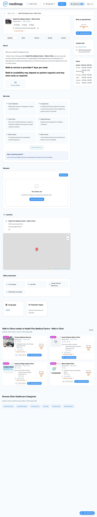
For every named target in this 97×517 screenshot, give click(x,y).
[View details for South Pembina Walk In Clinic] (72, 347)
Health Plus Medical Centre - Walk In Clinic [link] (29, 13)
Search (62, 4)
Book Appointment (85, 33)
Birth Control (12, 134)
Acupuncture (44, 104)
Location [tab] (63, 38)
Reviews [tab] (50, 38)
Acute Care (11, 119)
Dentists (45, 406)
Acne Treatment (13, 104)
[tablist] (36, 38)
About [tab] (23, 38)
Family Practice (8, 406)
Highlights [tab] (10, 38)
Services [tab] (37, 38)
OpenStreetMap (65, 268)
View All (91, 330)
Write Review (63, 175)
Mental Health (68, 406)
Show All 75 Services (36, 147)
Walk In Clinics (26, 21)
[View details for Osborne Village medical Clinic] (25, 374)
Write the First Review (37, 199)
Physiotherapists (22, 406)
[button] (36, 249)
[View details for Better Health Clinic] (72, 374)
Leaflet (51, 268)
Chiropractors (35, 406)
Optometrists (56, 406)
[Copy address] (38, 28)
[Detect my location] (54, 4)
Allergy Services (45, 119)
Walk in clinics (11, 13)
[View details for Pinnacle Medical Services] (25, 347)
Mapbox (58, 268)
